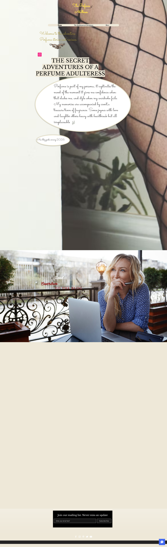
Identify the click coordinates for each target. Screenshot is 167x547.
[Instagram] (40, 54)
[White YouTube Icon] (90, 536)
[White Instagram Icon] (79, 536)
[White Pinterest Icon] (83, 536)
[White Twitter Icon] (87, 536)
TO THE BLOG (68, 288)
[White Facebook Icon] (75, 536)
